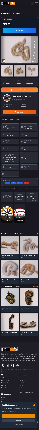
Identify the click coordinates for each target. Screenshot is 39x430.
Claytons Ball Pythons (21, 96)
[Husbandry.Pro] (12, 365)
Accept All (18, 416)
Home (3, 10)
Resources (23, 378)
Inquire (20, 31)
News (21, 385)
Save (34, 50)
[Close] (34, 405)
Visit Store (20, 112)
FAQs (21, 387)
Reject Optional (19, 424)
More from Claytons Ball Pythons (12, 234)
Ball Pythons (9, 10)
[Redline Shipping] (17, 365)
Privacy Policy (24, 390)
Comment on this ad (21, 90)
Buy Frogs (4, 385)
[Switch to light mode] (32, 3)
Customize (18, 420)
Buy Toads (4, 387)
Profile (3, 397)
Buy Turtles (4, 383)
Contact (22, 383)
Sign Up (3, 399)
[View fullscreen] (3, 61)
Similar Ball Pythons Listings (10, 286)
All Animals (4, 378)
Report (34, 61)
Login (3, 402)
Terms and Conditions (26, 392)
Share (34, 56)
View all (35, 234)
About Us (22, 380)
